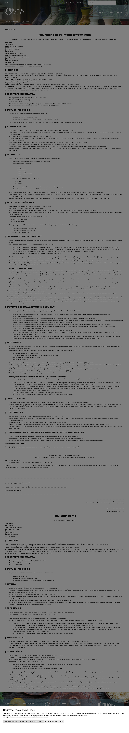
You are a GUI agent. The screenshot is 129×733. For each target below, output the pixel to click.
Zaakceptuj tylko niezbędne (15, 721)
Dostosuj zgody (36, 721)
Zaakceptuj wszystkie (53, 721)
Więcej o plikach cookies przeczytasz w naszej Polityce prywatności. (25, 717)
